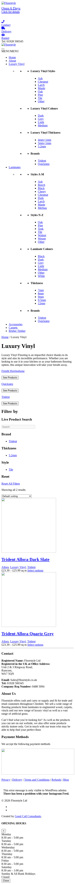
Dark (41, 115)
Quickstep (44, 163)
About (12, 60)
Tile (40, 98)
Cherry (42, 191)
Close (6, 880)
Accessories (15, 324)
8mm (41, 293)
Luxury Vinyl (16, 64)
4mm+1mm (44, 139)
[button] (10, 51)
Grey (41, 118)
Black (41, 188)
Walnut (42, 235)
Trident (42, 160)
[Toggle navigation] (2, 48)
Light (41, 122)
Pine (40, 94)
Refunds (56, 779)
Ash (40, 78)
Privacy (5, 779)
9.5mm (42, 300)
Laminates (15, 167)
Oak (40, 91)
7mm (41, 290)
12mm (41, 303)
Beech (41, 184)
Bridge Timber (17, 330)
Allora (5, 567)
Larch (41, 84)
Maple (41, 88)
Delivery (17, 779)
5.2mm (42, 146)
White (41, 276)
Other (41, 101)
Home (12, 57)
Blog (66, 779)
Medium (43, 125)
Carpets (13, 327)
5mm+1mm (44, 143)
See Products (10, 377)
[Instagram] (37, 15)
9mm (41, 296)
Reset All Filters (10, 483)
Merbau (42, 207)
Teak (41, 228)
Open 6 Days (10, 9)
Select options (35, 570)
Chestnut (43, 81)
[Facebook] (37, 18)
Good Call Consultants (28, 816)
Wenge (42, 238)
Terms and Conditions (37, 779)
